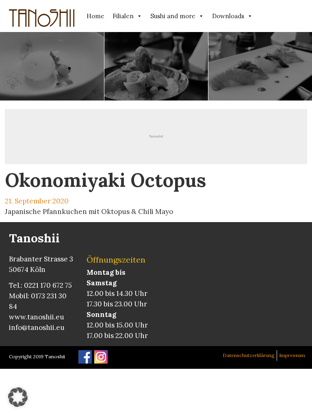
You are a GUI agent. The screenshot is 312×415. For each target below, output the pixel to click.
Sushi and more (172, 16)
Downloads (228, 16)
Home (95, 16)
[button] (18, 397)
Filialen (123, 16)
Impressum (292, 355)
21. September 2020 (37, 201)
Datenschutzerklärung (249, 355)
